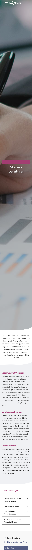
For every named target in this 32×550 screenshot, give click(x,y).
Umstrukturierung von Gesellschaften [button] (12, 499)
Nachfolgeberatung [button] (11, 506)
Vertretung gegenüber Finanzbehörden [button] (12, 520)
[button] (27, 3)
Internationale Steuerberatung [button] (10, 512)
